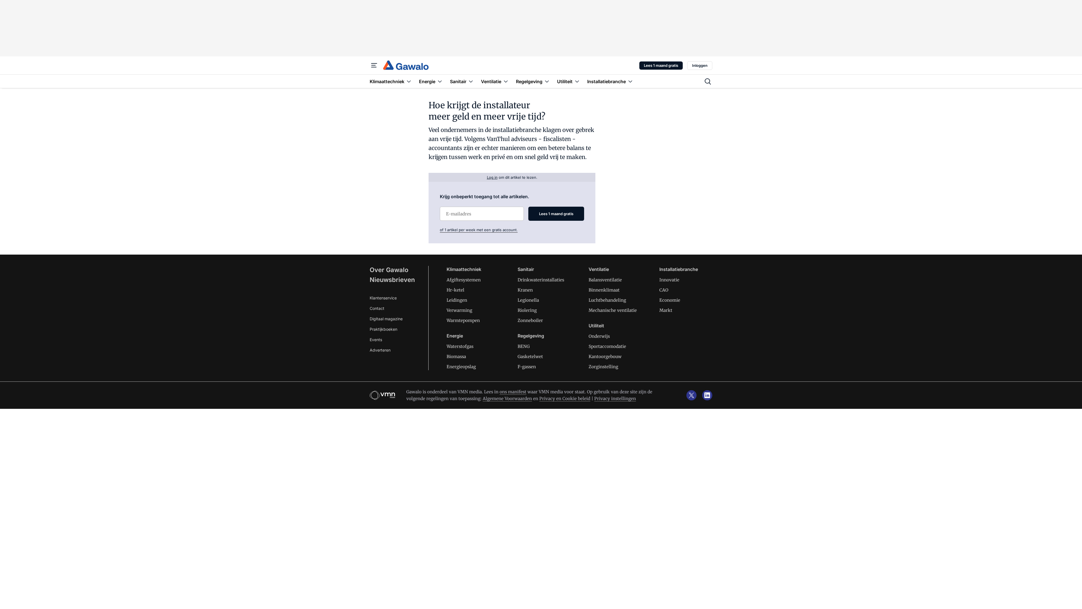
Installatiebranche (678, 269)
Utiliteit (596, 325)
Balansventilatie (605, 280)
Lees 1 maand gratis (661, 65)
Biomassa (456, 356)
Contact (377, 308)
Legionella (528, 300)
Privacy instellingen (615, 398)
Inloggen (700, 65)
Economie (669, 300)
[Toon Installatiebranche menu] (630, 81)
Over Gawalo (389, 269)
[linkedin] (707, 395)
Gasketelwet (530, 356)
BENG (524, 346)
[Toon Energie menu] (439, 81)
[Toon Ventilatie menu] (505, 81)
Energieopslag (461, 366)
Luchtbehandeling (607, 300)
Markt (665, 310)
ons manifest (513, 391)
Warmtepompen (463, 320)
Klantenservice (383, 297)
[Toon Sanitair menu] (470, 81)
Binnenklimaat (604, 290)
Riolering (527, 310)
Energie (455, 336)
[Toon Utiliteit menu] (577, 81)
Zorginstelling (603, 366)
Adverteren (380, 350)
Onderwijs (599, 336)
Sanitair (526, 269)
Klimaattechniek (464, 269)
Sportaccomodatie (607, 346)
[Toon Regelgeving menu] (547, 81)
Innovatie (669, 280)
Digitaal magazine (386, 318)
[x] (691, 395)
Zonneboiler (530, 320)
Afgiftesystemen (464, 280)
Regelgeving (531, 336)
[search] (707, 81)
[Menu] (374, 65)
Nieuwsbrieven (392, 279)
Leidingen (457, 300)
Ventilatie (599, 269)
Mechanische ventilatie (613, 310)
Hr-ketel (455, 290)
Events (376, 339)
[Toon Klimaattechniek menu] (408, 81)
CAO (663, 290)
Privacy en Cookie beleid (564, 398)
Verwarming (459, 310)
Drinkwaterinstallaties (541, 280)
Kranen (525, 290)
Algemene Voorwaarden (507, 398)
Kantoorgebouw (605, 356)
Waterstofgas (460, 346)
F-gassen (527, 366)
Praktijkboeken (383, 329)
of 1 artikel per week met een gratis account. (479, 230)
